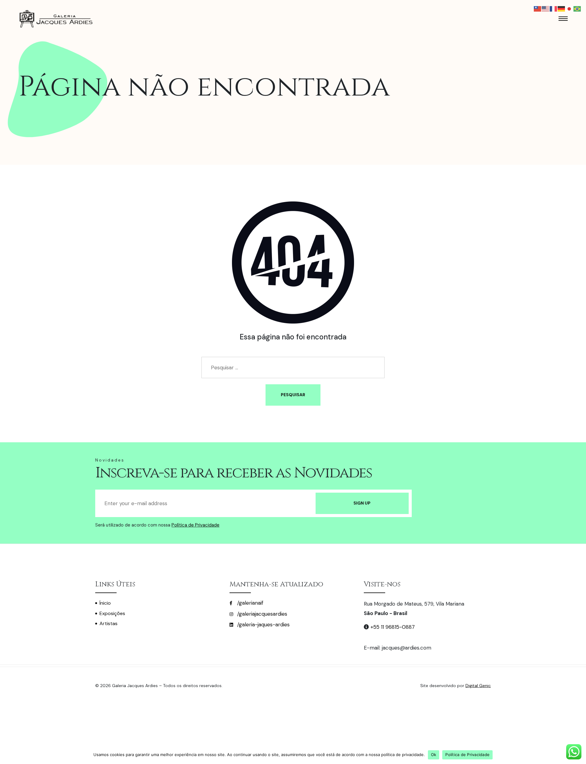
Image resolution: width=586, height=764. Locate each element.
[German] (562, 8)
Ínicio (105, 603)
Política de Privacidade (195, 525)
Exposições (112, 613)
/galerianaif (249, 602)
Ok (433, 754)
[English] (546, 8)
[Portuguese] (577, 8)
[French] (554, 8)
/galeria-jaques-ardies (263, 624)
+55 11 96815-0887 (393, 627)
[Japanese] (569, 8)
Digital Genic (478, 685)
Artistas (108, 623)
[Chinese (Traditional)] (538, 8)
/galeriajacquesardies (261, 613)
